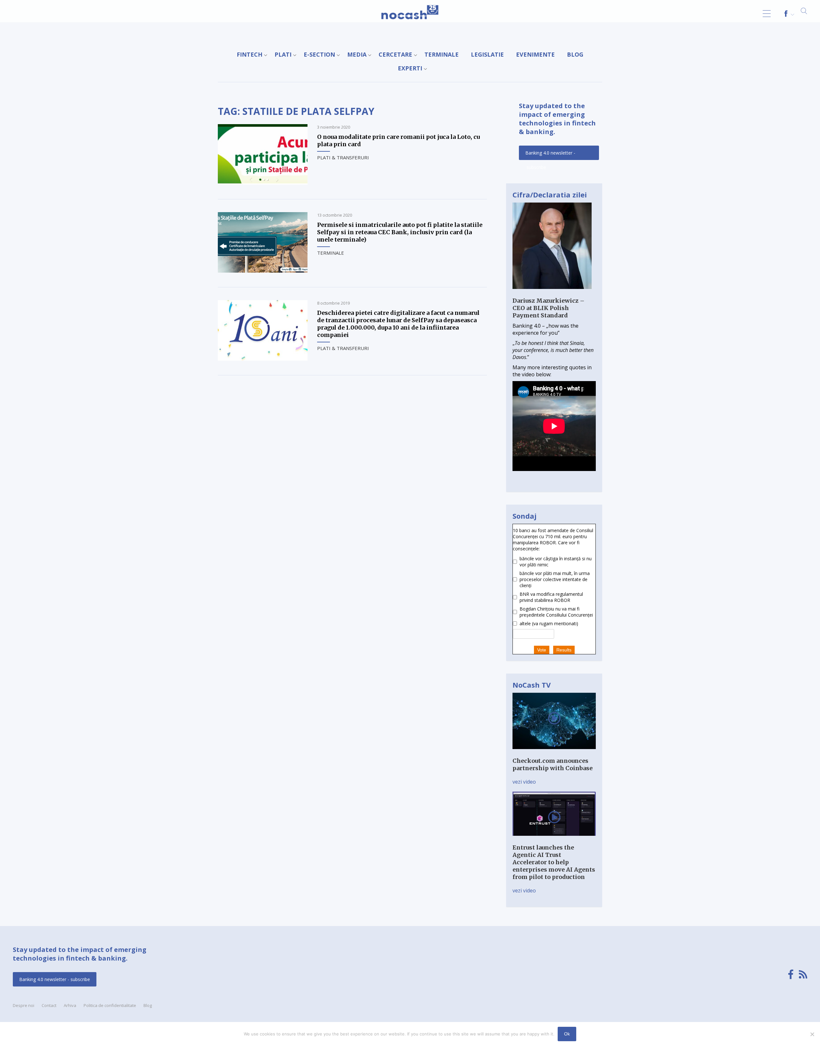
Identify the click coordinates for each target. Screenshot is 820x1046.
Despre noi (23, 1005)
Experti (410, 68)
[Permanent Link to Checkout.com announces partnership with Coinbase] (554, 753)
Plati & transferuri (343, 157)
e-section (319, 54)
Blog (575, 54)
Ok (567, 1033)
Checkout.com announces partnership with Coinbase (552, 764)
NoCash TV (531, 685)
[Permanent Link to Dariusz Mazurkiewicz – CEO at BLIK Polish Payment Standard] (552, 293)
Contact (49, 1005)
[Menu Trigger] (767, 13)
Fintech (249, 54)
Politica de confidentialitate (110, 1005)
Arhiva (70, 1005)
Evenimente (535, 54)
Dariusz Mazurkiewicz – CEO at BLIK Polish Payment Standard (548, 308)
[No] (812, 1034)
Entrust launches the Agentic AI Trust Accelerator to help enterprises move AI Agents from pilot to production (553, 862)
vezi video (524, 781)
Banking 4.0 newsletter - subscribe (550, 155)
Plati (283, 54)
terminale (441, 54)
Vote (541, 649)
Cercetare (395, 54)
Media (356, 54)
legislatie (487, 54)
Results (563, 649)
